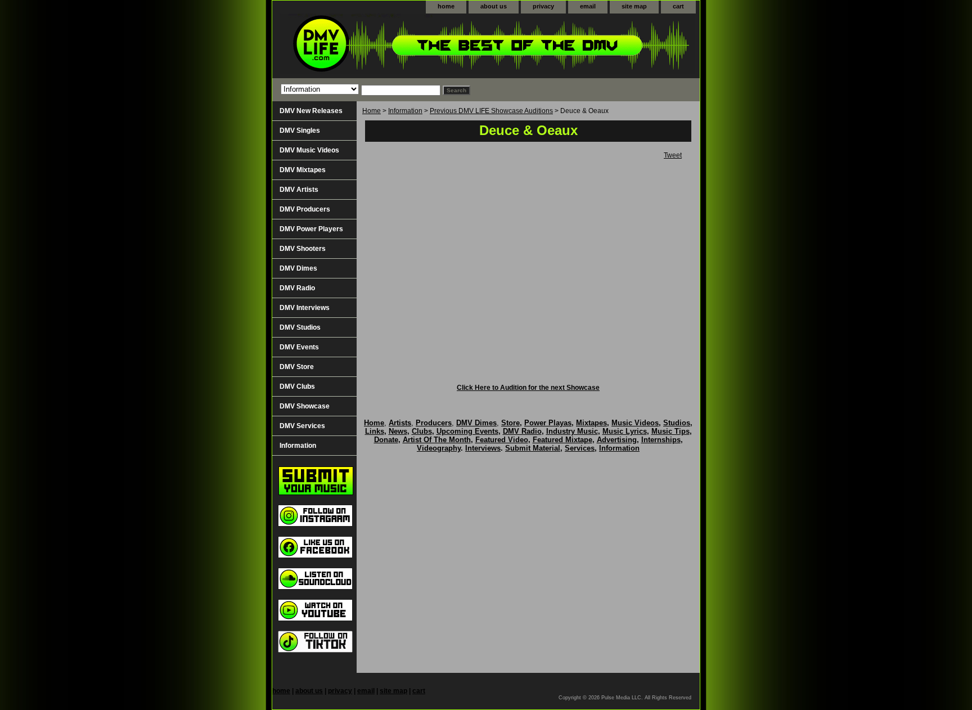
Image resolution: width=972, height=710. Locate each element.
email (588, 6)
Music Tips (670, 431)
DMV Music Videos (309, 150)
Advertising (617, 439)
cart (678, 6)
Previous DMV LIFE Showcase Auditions (491, 111)
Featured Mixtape (562, 439)
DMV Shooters (303, 249)
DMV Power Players (311, 229)
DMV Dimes (298, 268)
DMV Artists (299, 190)
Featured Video (501, 439)
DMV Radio (297, 288)
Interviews (483, 448)
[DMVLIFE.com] (413, 46)
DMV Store (297, 367)
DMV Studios (300, 327)
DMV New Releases (311, 111)
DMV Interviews (305, 308)
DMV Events (299, 347)
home (446, 6)
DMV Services (302, 426)
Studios (676, 423)
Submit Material (532, 448)
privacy (543, 6)
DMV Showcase (305, 406)
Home (371, 111)
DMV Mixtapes (303, 170)
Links (374, 431)
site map (634, 6)
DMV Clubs (297, 386)
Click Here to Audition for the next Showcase (528, 388)
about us (493, 6)
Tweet (673, 155)
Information (405, 111)
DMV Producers (305, 209)
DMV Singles (300, 130)
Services (580, 448)
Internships (661, 439)
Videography (439, 448)
